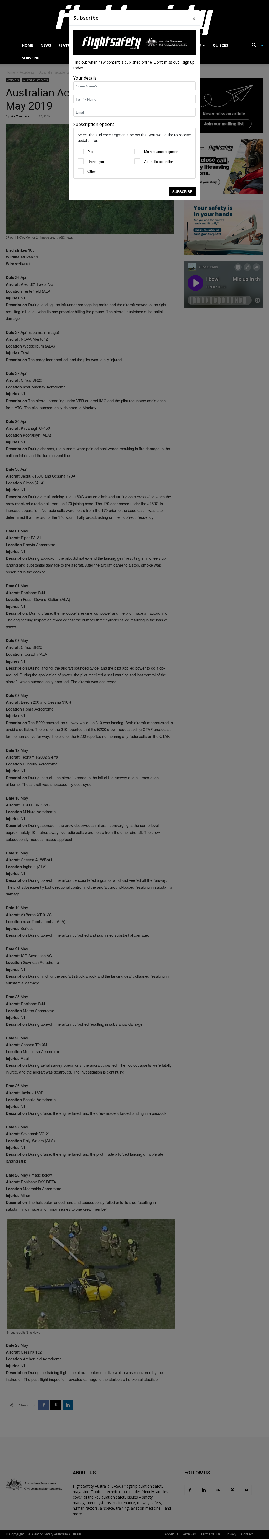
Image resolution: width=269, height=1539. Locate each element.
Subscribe (182, 191)
